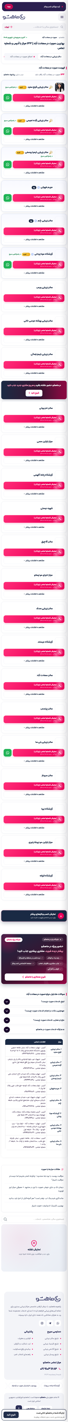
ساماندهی (30, 1408)
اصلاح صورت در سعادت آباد (21, 56)
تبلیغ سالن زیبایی (52, 1338)
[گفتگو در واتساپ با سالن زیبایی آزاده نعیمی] (8, 131)
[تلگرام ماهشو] (50, 1323)
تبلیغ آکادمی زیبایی (51, 1349)
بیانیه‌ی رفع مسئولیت (22, 1349)
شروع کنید (35, 393)
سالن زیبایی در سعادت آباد (50, 56)
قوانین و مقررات (24, 1338)
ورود (8, 6)
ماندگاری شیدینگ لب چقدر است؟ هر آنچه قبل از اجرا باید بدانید (36, 1198)
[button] (34, 1248)
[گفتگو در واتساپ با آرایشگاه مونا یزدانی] (8, 264)
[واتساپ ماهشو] (58, 1323)
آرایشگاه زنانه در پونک (52, 1385)
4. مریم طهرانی (55, 1088)
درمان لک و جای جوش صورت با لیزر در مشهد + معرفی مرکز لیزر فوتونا (36, 1189)
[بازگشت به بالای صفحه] (19, 1408)
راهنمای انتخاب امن (22, 1354)
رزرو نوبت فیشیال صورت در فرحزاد (24, 1385)
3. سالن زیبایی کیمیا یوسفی (55, 1077)
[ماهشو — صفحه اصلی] (14, 17)
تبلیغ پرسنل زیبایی (51, 1354)
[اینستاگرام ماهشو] (42, 1323)
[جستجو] (5, 1219)
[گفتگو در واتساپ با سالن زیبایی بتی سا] (8, 753)
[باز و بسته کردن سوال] (7, 1002)
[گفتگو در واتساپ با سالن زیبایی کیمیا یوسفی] (8, 164)
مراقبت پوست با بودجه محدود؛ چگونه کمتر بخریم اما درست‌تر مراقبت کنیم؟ (36, 1178)
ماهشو (61, 37)
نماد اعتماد (45, 1408)
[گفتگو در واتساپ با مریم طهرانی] (8, 198)
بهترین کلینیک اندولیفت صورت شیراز (47, 1205)
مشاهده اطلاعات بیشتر (34, 106)
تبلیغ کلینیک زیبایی (51, 1343)
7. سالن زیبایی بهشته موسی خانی (55, 1128)
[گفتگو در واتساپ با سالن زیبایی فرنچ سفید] (8, 97)
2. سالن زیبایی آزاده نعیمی (55, 1064)
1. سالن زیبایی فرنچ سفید (56, 1051)
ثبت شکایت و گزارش (22, 1343)
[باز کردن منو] (62, 17)
